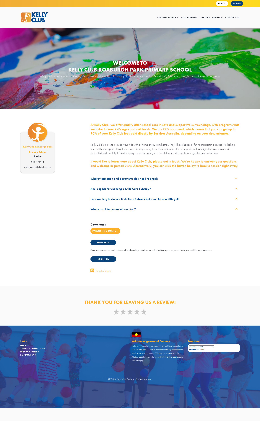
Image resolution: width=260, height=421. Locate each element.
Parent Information (105, 230)
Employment (28, 354)
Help (23, 345)
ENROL (222, 3)
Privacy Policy (29, 351)
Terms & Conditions (33, 348)
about (216, 17)
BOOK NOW (103, 259)
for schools (189, 17)
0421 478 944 (37, 161)
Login (237, 3)
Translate (209, 349)
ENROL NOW (103, 242)
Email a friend (103, 271)
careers (205, 17)
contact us (232, 17)
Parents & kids (167, 17)
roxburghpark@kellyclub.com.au (37, 167)
